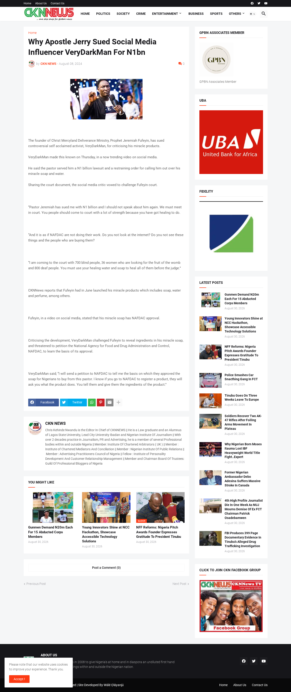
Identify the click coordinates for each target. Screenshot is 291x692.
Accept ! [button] (19, 679)
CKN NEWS (55, 423)
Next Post (179, 584)
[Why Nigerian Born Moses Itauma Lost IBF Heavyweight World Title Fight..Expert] (210, 449)
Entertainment (165, 13)
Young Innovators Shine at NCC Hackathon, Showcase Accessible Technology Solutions (106, 534)
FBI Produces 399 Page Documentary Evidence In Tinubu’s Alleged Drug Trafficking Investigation (243, 539)
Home (27, 3)
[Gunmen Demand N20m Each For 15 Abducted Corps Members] (52, 507)
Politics (103, 13)
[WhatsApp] (92, 402)
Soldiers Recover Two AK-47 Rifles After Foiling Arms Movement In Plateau (243, 422)
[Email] (109, 402)
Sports (216, 13)
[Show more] (118, 402)
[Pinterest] (101, 402)
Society (123, 13)
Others (235, 13)
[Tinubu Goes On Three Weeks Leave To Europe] (210, 400)
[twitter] (259, 3)
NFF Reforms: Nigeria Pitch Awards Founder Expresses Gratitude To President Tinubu (158, 532)
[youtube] (266, 3)
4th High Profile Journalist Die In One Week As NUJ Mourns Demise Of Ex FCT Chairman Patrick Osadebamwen (244, 509)
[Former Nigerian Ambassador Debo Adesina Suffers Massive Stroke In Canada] (210, 477)
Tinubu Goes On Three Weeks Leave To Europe (242, 398)
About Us (41, 3)
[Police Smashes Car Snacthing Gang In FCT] (210, 380)
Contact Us (57, 3)
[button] (252, 14)
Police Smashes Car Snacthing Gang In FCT (241, 377)
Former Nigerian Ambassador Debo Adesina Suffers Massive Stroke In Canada (243, 479)
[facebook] (252, 3)
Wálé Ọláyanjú (114, 685)
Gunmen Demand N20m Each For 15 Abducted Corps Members (50, 532)
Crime (141, 13)
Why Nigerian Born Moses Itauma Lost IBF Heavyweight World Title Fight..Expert (243, 450)
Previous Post (36, 584)
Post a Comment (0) (106, 567)
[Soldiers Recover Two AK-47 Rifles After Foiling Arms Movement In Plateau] (210, 421)
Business (196, 13)
